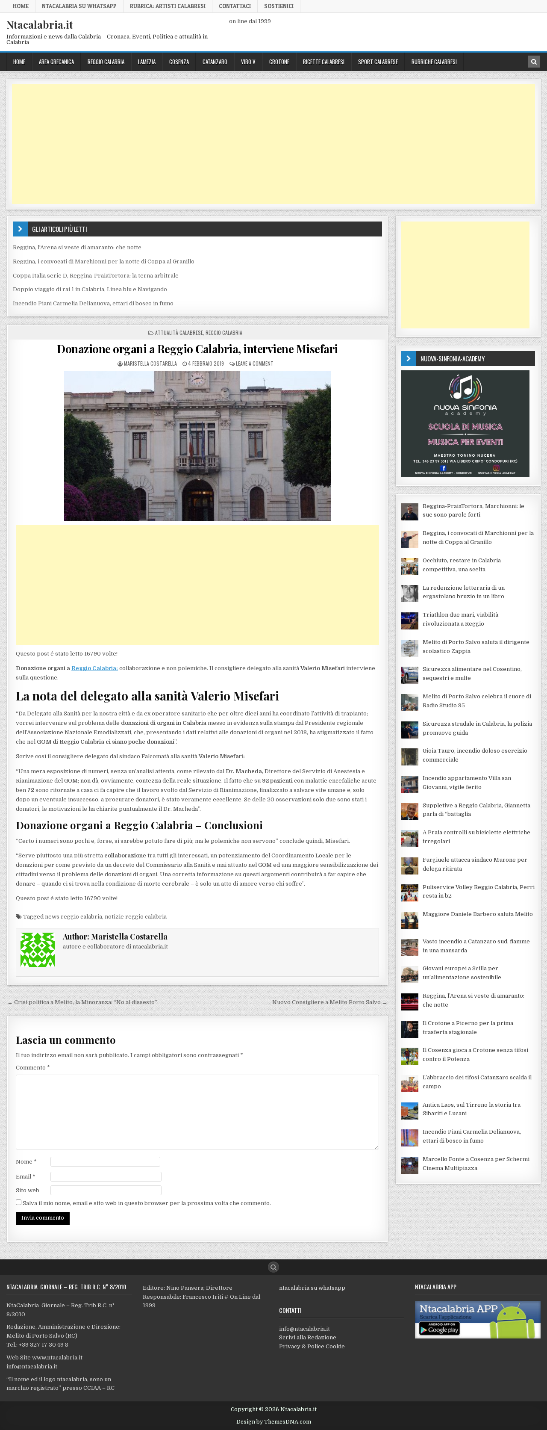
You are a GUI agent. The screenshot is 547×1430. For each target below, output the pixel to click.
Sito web (27, 1190)
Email (25, 1176)
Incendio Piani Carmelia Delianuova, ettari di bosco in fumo (93, 303)
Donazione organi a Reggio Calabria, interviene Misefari (197, 348)
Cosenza (179, 61)
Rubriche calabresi (434, 61)
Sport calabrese (378, 61)
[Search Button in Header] (534, 62)
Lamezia (147, 61)
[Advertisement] (268, 144)
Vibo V (248, 61)
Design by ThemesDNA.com (273, 1422)
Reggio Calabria (106, 61)
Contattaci (235, 6)
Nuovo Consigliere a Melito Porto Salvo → (330, 1002)
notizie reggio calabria (136, 916)
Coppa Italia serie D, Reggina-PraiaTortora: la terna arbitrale (96, 275)
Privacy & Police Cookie (312, 1346)
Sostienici (279, 6)
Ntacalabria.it (39, 24)
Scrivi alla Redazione (307, 1337)
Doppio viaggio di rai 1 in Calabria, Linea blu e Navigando (90, 289)
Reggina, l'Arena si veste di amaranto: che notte (77, 247)
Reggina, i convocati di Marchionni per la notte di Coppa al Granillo (103, 261)
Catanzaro (215, 61)
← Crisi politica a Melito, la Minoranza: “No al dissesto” (82, 1002)
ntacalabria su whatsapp (312, 1288)
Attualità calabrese (179, 332)
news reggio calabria (73, 916)
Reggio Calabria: (94, 668)
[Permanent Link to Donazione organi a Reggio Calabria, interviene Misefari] (197, 446)
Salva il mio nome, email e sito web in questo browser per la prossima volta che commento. (147, 1203)
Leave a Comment (255, 363)
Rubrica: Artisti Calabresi (168, 6)
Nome (26, 1161)
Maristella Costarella (150, 363)
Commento (33, 1067)
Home (21, 6)
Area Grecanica (56, 61)
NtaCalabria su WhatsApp (79, 6)
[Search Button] (273, 1267)
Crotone (279, 61)
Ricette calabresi (323, 61)
